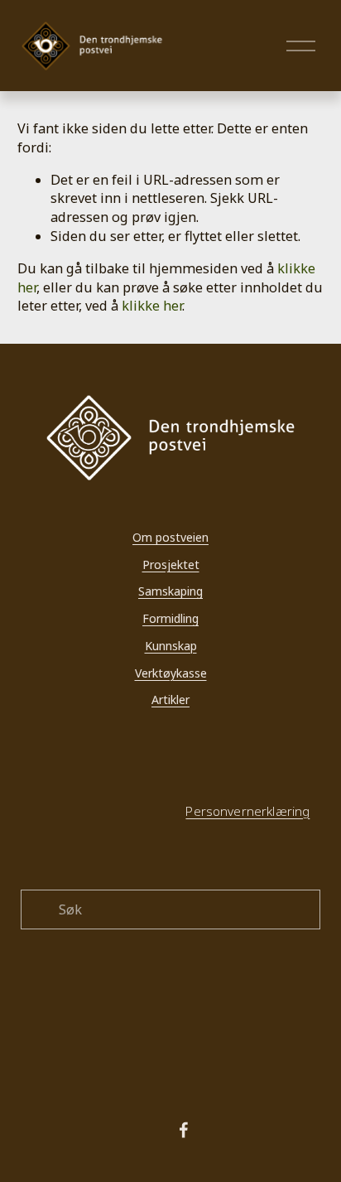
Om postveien (170, 537)
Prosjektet (170, 564)
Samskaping (170, 591)
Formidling (170, 618)
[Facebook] (183, 1130)
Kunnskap (171, 646)
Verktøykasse (171, 673)
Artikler (170, 699)
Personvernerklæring (247, 810)
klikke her (152, 306)
